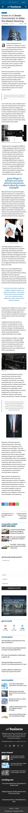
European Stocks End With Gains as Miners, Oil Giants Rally (18, 757)
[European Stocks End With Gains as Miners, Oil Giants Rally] (5, 758)
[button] (26, 7)
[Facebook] (5, 745)
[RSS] (22, 745)
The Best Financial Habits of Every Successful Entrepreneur (21, 516)
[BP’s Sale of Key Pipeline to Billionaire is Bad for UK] (5, 538)
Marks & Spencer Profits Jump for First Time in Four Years (17, 693)
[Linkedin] (9, 745)
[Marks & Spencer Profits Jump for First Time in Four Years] (5, 694)
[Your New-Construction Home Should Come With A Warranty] (5, 546)
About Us (11, 808)
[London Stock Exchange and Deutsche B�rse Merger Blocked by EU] (5, 531)
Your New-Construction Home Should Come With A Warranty (18, 546)
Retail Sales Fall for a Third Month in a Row (17, 700)
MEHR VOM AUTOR (9, 526)
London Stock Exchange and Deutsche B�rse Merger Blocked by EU (17, 531)
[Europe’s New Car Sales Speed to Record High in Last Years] (5, 772)
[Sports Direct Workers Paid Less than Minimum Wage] (5, 716)
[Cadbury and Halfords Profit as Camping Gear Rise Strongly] (5, 709)
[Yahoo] (18, 745)
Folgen (5, 625)
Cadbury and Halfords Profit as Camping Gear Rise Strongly (17, 708)
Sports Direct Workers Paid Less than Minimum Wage (17, 715)
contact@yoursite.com (20, 741)
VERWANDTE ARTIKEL (9, 524)
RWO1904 (6, 23)
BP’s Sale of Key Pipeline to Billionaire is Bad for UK (17, 538)
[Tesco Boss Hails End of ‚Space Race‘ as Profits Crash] (5, 686)
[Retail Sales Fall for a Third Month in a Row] (5, 701)
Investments (7, 10)
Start (3, 10)
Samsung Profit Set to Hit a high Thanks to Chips (8, 515)
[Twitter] (14, 745)
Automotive (4, 533)
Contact (17, 808)
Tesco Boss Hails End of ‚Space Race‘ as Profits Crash (17, 684)
